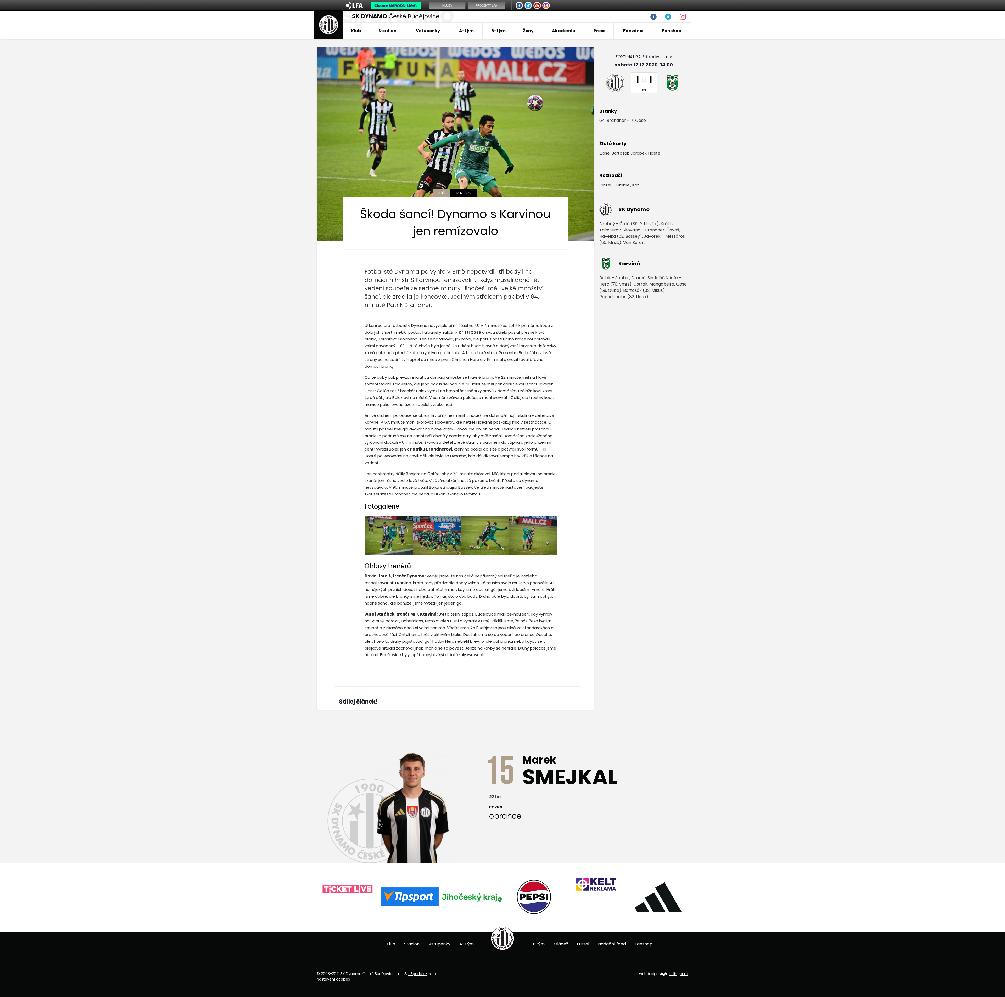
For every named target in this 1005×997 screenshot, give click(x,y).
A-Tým (466, 944)
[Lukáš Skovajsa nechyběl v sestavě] (533, 535)
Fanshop (671, 31)
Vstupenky (428, 31)
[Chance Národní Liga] (396, 7)
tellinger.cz (678, 973)
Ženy (528, 31)
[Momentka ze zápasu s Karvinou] (437, 535)
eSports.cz (417, 973)
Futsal (583, 944)
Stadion (387, 31)
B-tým (498, 31)
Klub (356, 31)
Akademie (563, 31)
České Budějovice (395, 16)
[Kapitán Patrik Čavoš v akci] (485, 535)
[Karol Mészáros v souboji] (389, 535)
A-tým (466, 31)
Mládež (561, 944)
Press (599, 31)
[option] (348, 897)
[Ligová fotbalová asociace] (354, 7)
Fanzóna (633, 31)
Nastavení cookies (333, 979)
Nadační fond (612, 944)
